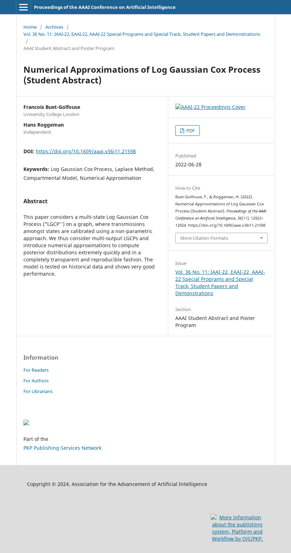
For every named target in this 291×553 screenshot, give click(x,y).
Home (30, 27)
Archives (54, 27)
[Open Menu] (23, 7)
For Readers (36, 370)
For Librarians (38, 391)
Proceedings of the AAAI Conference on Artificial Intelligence (105, 7)
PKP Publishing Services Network (62, 447)
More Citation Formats (204, 238)
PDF (190, 130)
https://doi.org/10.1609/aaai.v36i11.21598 (86, 151)
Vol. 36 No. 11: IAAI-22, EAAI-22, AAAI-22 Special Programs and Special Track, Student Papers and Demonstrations (141, 34)
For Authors (36, 380)
